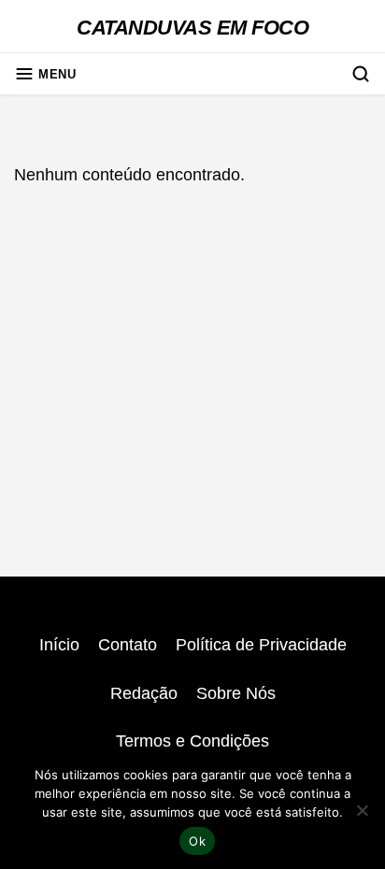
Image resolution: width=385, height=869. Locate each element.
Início (59, 644)
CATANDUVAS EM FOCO (192, 27)
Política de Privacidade (261, 644)
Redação (144, 693)
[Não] (361, 810)
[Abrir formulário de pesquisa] (361, 74)
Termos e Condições (192, 741)
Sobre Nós (236, 693)
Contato (127, 644)
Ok (197, 840)
